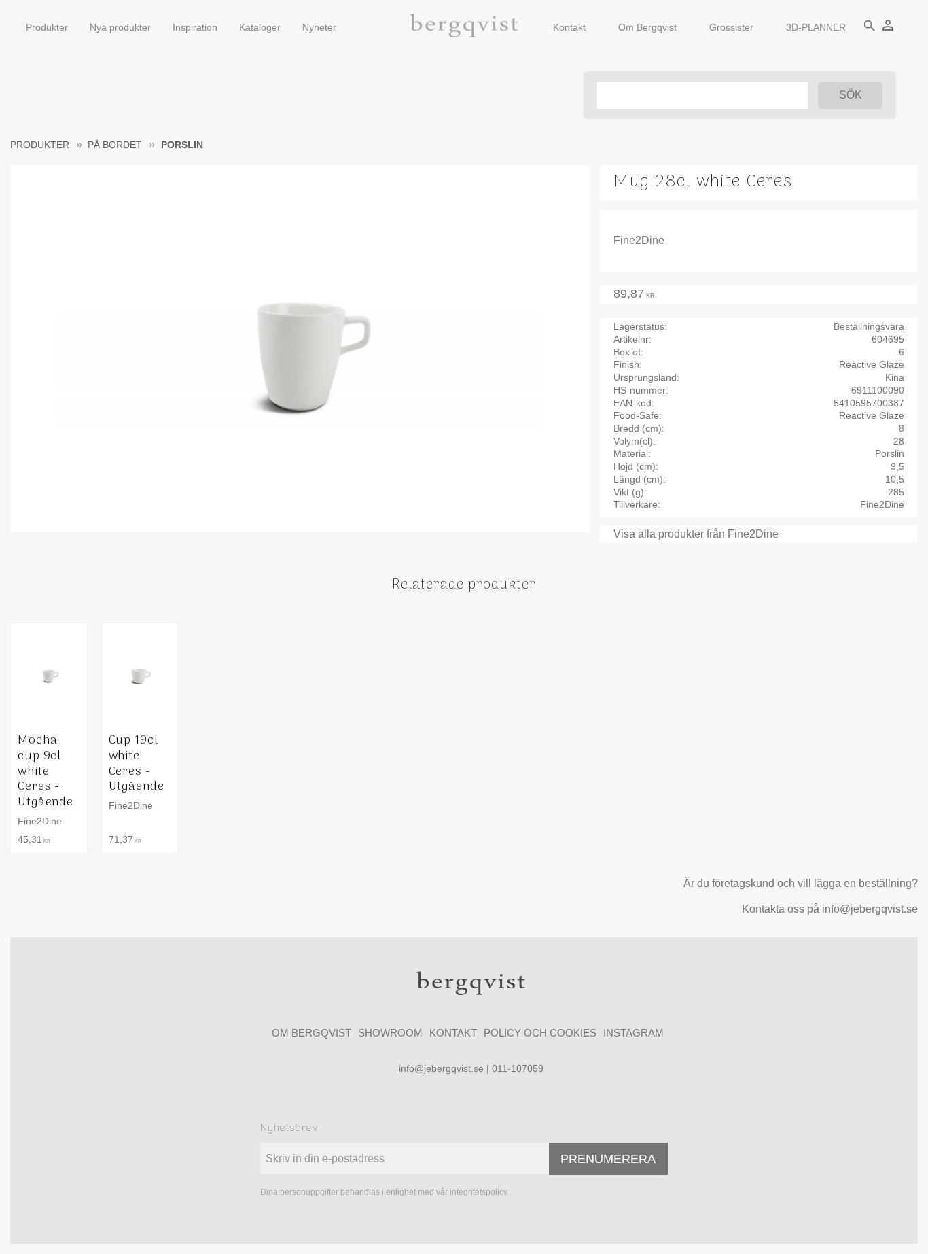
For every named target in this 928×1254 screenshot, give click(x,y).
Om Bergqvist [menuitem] (647, 27)
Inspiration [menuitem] (195, 27)
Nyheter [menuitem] (319, 27)
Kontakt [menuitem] (569, 27)
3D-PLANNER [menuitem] (816, 27)
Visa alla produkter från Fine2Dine (696, 534)
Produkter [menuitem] (47, 27)
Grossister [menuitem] (731, 27)
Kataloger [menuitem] (260, 27)
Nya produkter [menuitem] (120, 27)
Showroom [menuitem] (390, 1033)
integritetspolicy (478, 1192)
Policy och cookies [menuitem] (540, 1033)
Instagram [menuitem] (633, 1033)
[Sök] (850, 95)
